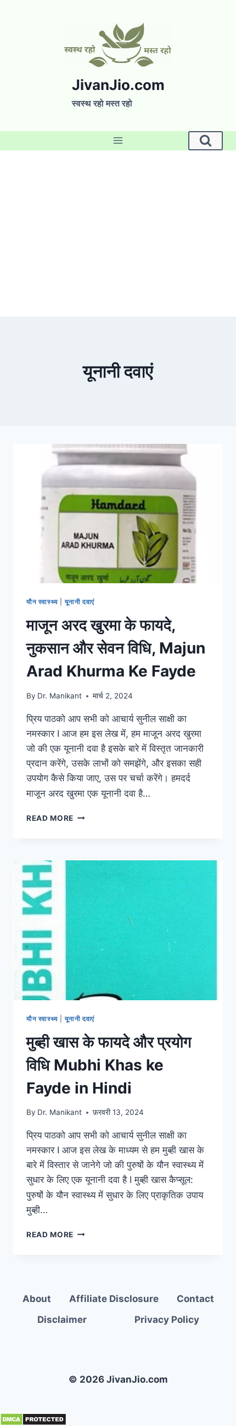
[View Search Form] (205, 140)
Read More (55, 818)
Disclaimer (62, 1319)
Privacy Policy (166, 1319)
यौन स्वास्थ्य (42, 602)
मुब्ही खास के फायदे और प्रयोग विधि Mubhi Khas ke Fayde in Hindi (109, 1065)
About (37, 1298)
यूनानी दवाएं (79, 602)
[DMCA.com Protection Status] (118, 1419)
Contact (195, 1298)
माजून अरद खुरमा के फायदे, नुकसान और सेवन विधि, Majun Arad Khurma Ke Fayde (115, 648)
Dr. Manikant (59, 695)
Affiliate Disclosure (114, 1298)
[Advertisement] (118, 233)
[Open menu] (118, 140)
